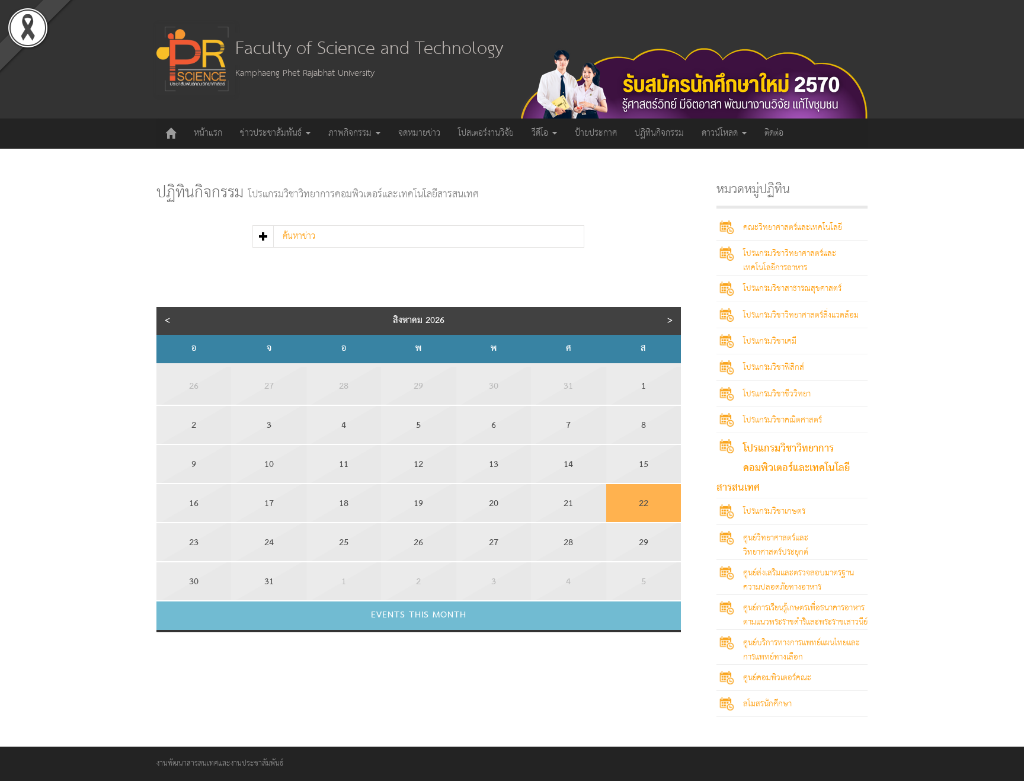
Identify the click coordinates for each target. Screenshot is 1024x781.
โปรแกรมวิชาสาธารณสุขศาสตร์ (792, 288)
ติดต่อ (773, 133)
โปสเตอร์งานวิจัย (486, 133)
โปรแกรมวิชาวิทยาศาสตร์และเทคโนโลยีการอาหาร (789, 261)
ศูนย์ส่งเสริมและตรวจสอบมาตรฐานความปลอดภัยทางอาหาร (798, 580)
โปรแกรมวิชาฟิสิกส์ (773, 367)
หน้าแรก (208, 133)
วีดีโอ (541, 133)
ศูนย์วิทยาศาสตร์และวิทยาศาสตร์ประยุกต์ (775, 545)
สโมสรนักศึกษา (767, 704)
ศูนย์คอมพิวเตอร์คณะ (777, 678)
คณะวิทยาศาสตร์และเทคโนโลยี (792, 227)
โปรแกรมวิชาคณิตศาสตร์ (782, 420)
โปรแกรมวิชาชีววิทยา (777, 394)
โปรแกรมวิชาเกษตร (774, 511)
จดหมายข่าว (419, 133)
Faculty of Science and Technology (369, 49)
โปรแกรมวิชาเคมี (769, 341)
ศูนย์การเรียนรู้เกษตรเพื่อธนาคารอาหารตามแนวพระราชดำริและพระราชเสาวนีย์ (805, 615)
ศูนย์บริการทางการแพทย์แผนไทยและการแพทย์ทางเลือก (801, 650)
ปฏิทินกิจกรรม (659, 133)
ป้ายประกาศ (596, 133)
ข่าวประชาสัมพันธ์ (272, 133)
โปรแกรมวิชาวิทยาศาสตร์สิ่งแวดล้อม (801, 315)
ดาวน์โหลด (721, 133)
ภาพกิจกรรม (351, 133)
